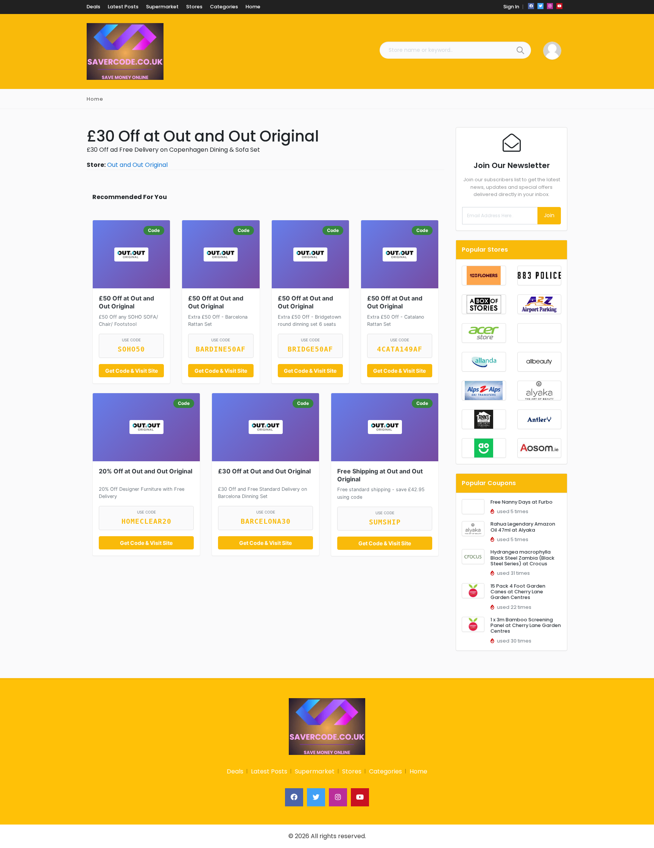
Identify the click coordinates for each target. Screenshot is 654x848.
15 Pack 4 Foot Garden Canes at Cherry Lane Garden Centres (517, 592)
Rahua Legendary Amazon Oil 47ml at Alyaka (522, 527)
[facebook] (531, 6)
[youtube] (559, 6)
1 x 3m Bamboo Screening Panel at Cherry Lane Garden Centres (525, 625)
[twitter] (540, 6)
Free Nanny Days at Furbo (521, 502)
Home (95, 99)
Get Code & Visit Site (131, 370)
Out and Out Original (137, 164)
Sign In (511, 6)
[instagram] (550, 6)
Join (549, 215)
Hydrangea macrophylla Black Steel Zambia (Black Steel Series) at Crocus (522, 558)
